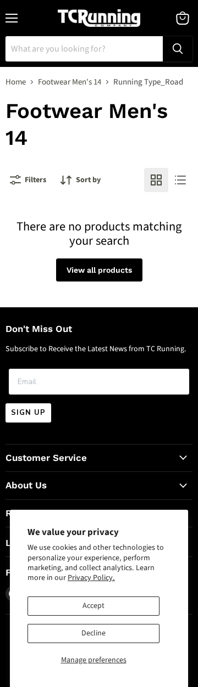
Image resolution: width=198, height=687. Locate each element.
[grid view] (156, 180)
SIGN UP (28, 413)
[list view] (180, 180)
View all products (99, 270)
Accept (93, 605)
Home (16, 82)
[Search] (178, 48)
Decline (93, 633)
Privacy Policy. (91, 577)
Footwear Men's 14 (69, 82)
